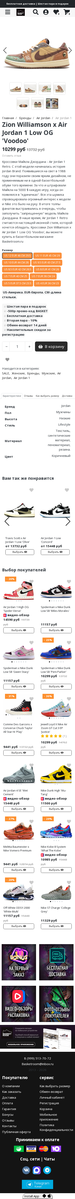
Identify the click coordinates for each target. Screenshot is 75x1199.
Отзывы (8, 1120)
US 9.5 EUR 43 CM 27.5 (46, 262)
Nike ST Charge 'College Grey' (56, 909)
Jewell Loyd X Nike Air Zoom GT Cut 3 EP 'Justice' (54, 728)
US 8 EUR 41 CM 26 (47, 269)
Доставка (9, 1097)
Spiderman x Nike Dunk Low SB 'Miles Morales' (55, 609)
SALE (5, 373)
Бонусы (7, 1114)
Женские (18, 373)
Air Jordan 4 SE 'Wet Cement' (15, 792)
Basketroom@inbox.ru (38, 1064)
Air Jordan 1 (22, 378)
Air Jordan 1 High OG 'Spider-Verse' (16, 609)
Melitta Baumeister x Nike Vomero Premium (17, 848)
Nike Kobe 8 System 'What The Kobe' (53, 848)
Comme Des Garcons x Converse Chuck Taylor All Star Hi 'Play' (17, 728)
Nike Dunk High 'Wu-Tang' (53, 792)
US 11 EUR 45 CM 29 (47, 255)
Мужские (48, 373)
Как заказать (11, 1091)
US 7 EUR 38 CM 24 (43, 276)
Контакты (9, 1126)
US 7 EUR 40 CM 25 (15, 276)
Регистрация (49, 1103)
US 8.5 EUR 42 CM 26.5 (17, 269)
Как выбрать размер (55, 1086)
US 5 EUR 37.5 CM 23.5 (17, 283)
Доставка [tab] (67, 395)
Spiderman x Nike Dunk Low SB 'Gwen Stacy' (18, 670)
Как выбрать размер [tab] (47, 395)
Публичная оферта (16, 1132)
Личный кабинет (52, 1097)
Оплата (7, 1103)
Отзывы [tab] (28, 395)
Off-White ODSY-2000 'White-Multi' (16, 909)
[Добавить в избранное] (7, 360)
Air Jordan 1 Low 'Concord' (51, 540)
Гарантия (9, 1109)
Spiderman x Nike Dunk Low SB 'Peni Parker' (55, 670)
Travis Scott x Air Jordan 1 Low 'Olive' (17, 540)
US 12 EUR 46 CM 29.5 (17, 255)
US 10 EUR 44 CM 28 (16, 262)
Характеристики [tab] (12, 395)
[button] (5, 50)
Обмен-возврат (51, 1091)
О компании (11, 1086)
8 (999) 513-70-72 (37, 1058)
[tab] (6, 597)
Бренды (33, 373)
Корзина (46, 1109)
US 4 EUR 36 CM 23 (47, 283)
